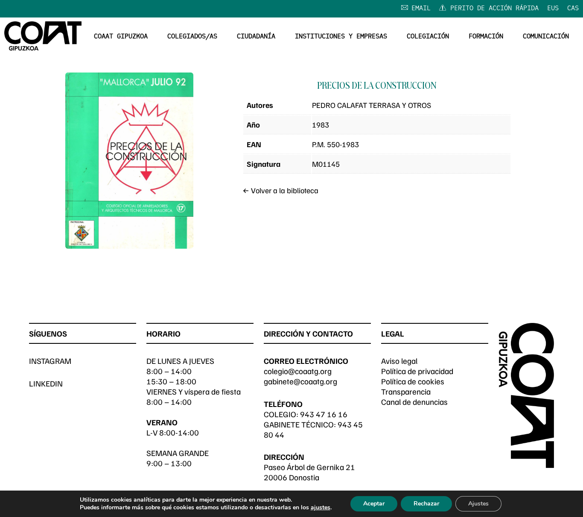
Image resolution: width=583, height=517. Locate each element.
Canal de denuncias (414, 402)
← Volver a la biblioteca (280, 190)
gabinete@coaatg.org (300, 381)
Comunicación (546, 36)
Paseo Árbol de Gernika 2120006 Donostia (309, 472)
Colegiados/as (192, 36)
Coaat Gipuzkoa (121, 36)
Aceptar (374, 504)
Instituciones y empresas (341, 36)
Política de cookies (412, 381)
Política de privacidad (417, 371)
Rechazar (426, 504)
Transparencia (406, 391)
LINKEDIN (46, 383)
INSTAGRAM (50, 361)
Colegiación (428, 36)
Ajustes (478, 504)
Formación (486, 36)
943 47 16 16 (323, 414)
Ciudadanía (256, 36)
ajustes (320, 507)
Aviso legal (399, 361)
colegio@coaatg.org (298, 371)
